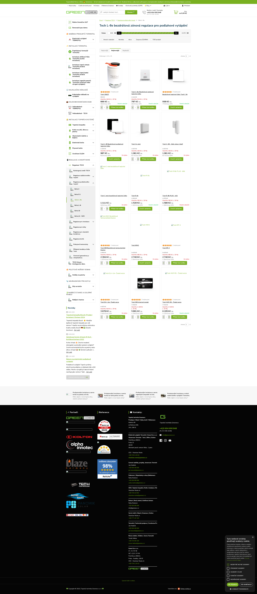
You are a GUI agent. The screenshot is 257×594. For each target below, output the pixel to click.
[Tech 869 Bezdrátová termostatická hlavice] (114, 228)
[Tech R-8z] (145, 179)
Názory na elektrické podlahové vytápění (78, 360)
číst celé (77, 330)
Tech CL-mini (136, 144)
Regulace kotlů (78, 239)
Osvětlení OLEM (78, 154)
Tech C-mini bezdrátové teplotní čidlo (113, 196)
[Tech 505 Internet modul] (145, 283)
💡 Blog (147, 6)
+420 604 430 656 (133, 467)
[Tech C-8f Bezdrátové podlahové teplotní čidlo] (114, 127)
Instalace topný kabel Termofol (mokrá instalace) (80, 74)
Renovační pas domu (79, 28)
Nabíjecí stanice (78, 300)
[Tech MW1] (145, 228)
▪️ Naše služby (71, 6)
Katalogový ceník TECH (81, 171)
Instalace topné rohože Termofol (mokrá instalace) (80, 66)
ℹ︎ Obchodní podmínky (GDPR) (133, 6)
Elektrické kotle (78, 143)
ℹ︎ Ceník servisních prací (84, 6)
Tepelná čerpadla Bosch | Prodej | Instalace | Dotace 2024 (79, 316)
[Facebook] (162, 441)
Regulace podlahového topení (81, 183)
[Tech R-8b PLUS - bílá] (176, 179)
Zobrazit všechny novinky (76, 377)
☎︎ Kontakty (119, 6)
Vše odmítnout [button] (246, 584)
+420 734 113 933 (133, 493)
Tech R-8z (134, 196)
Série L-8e (78, 200)
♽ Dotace (96, 6)
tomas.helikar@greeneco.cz (136, 543)
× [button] (252, 537)
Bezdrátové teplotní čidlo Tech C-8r (175, 94)
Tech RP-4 (166, 248)
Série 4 (76, 189)
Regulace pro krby (79, 227)
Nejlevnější (115, 51)
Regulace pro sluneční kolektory (81, 233)
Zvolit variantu (176, 107)
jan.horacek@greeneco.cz (136, 470)
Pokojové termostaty (80, 244)
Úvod (101, 20)
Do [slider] (176, 33)
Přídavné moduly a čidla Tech (81, 250)
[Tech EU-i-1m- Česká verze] (114, 283)
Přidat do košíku (117, 107)
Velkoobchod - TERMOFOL (77, 107)
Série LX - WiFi (79, 216)
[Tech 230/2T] (114, 75)
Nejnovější (104, 51)
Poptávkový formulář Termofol (80, 52)
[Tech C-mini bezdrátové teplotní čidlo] (114, 179)
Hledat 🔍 (131, 12)
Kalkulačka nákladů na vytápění (80, 95)
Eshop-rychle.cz (186, 589)
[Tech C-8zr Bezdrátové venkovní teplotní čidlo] (145, 75)
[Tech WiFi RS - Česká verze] (176, 283)
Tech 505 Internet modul (140, 302)
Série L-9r (77, 205)
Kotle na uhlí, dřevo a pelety (80, 131)
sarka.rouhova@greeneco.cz (136, 483)
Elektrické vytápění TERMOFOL (79, 39)
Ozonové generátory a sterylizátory (81, 257)
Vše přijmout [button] (232, 584)
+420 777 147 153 (133, 518)
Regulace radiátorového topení (81, 177)
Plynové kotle (77, 148)
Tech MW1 (135, 245)
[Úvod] (81, 12)
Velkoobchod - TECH (79, 113)
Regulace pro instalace (81, 222)
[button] (240, 589)
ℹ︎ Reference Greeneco (107, 6)
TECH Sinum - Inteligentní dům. (78, 263)
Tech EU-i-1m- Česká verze (109, 302)
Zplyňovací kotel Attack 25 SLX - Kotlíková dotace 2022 (79, 338)
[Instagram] (166, 441)
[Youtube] (171, 441)
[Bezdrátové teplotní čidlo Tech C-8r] (176, 75)
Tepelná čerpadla (78, 125)
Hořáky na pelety (78, 275)
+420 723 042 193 (133, 541)
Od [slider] (119, 33)
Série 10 (77, 211)
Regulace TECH (78, 165)
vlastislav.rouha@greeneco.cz (137, 457)
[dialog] (240, 563)
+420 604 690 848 (154, 12)
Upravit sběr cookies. (128, 581)
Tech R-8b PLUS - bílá (170, 196)
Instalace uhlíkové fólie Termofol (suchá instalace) (81, 58)
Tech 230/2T (104, 94)
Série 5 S (77, 194)
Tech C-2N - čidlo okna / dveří (172, 144)
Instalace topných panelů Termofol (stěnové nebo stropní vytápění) (81, 82)
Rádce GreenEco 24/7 (80, 22)
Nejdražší (125, 51)
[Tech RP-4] (176, 228)
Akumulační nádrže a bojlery (80, 137)
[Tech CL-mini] (145, 127)
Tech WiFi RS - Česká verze (171, 302)
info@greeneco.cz (168, 435)
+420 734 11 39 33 (134, 455)
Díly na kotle (77, 286)
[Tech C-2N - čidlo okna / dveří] (176, 127)
